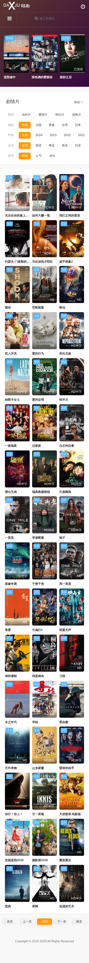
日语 (78, 145)
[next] (82, 57)
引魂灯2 (37, 630)
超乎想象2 (66, 261)
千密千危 (38, 584)
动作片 (26, 114)
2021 (81, 135)
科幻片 (59, 114)
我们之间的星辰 (69, 215)
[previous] (6, 57)
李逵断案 (38, 537)
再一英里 (65, 584)
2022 (67, 135)
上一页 (27, 921)
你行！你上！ (14, 814)
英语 (65, 145)
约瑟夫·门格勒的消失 (19, 261)
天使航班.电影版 (70, 814)
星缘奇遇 (11, 584)
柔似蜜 (63, 722)
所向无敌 (65, 353)
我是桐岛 (38, 676)
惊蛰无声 (65, 630)
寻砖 (35, 722)
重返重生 (65, 860)
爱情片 (43, 114)
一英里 (9, 537)
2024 (39, 135)
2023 (53, 135)
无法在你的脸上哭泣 (18, 215)
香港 (52, 125)
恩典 (8, 906)
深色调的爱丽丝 (42, 77)
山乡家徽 (38, 768)
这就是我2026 (14, 860)
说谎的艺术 (66, 906)
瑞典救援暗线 (41, 492)
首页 (10, 921)
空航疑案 (38, 307)
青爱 (8, 630)
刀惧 (62, 676)
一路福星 (11, 445)
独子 (62, 537)
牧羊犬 (63, 399)
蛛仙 (62, 307)
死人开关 (11, 353)
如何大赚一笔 (41, 215)
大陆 (39, 125)
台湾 (65, 125)
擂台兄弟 (11, 492)
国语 (39, 145)
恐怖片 (76, 114)
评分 (52, 156)
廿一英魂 (38, 814)
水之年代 (11, 722)
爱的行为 (38, 353)
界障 (35, 906)
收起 (77, 102)
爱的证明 (38, 399)
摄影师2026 (40, 860)
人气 (39, 156)
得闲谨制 (11, 676)
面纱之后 (66, 77)
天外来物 (11, 768)
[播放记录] (83, 7)
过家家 (36, 445)
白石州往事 (66, 445)
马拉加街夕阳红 (42, 261)
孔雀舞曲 (65, 492)
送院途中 (10, 77)
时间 (25, 156)
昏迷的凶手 (66, 768)
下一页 (61, 921)
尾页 (79, 921)
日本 (78, 125)
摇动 (8, 307)
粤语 (52, 145)
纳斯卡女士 (12, 399)
